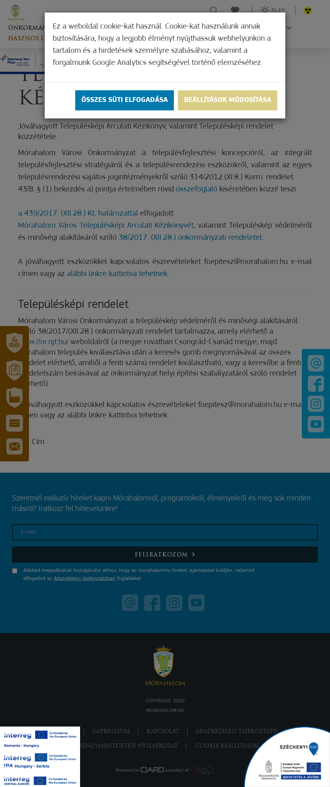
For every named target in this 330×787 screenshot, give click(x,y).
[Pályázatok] (287, 757)
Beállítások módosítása (227, 100)
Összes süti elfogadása (124, 100)
